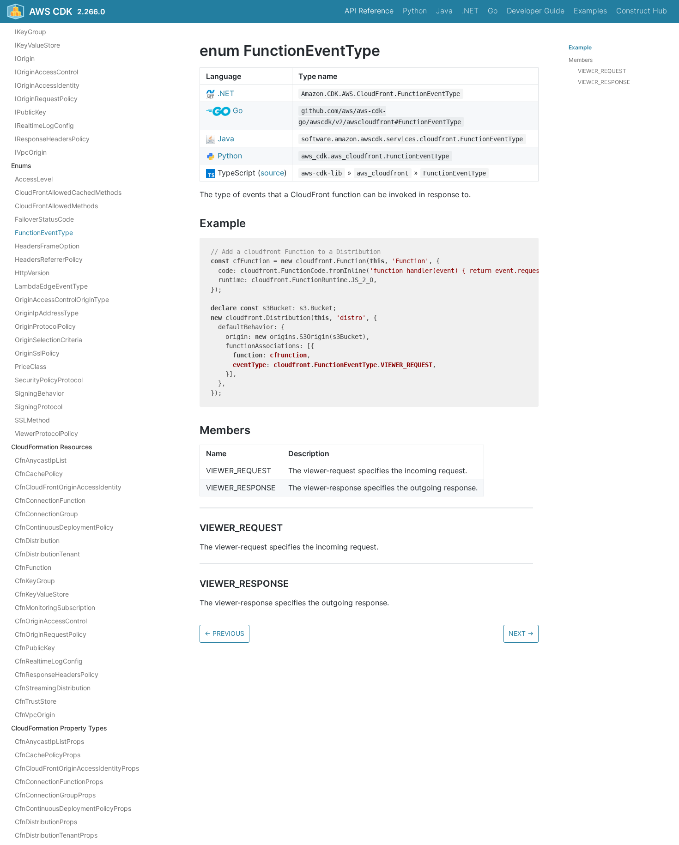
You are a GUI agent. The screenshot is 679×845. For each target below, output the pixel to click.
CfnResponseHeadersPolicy (56, 674)
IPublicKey (30, 112)
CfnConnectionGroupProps (55, 795)
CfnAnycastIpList (41, 460)
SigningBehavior (39, 393)
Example (580, 47)
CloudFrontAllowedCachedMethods (68, 192)
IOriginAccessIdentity (47, 85)
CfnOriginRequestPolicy (50, 634)
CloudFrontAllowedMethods (56, 206)
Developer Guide (535, 10)
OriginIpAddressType (47, 313)
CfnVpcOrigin (35, 714)
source (272, 172)
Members (581, 59)
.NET (470, 10)
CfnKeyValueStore (42, 594)
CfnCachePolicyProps (47, 755)
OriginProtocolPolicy (45, 326)
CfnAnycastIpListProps (49, 741)
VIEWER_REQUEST (602, 70)
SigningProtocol (38, 406)
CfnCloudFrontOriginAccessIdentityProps (77, 768)
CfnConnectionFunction (50, 500)
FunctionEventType (44, 232)
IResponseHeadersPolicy (52, 139)
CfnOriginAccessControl (51, 621)
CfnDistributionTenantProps (56, 835)
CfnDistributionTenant (47, 554)
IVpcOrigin (31, 152)
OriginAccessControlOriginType (62, 299)
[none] (195, 51)
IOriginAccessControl (46, 72)
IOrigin (25, 58)
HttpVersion (32, 273)
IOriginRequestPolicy (46, 99)
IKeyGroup (30, 32)
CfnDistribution (37, 540)
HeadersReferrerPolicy (49, 259)
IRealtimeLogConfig (44, 125)
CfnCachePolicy (39, 473)
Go (492, 10)
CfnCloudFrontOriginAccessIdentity (68, 487)
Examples (590, 10)
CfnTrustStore (35, 701)
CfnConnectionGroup (46, 514)
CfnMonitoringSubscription (55, 607)
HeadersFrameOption (47, 246)
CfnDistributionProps (46, 822)
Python (415, 10)
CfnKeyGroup (35, 581)
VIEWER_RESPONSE (604, 81)
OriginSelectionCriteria (48, 340)
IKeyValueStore (37, 45)
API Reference (369, 10)
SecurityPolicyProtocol (49, 380)
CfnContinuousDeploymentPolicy (64, 527)
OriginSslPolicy (37, 353)
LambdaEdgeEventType (51, 286)
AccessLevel (34, 179)
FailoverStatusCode (44, 219)
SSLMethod (32, 420)
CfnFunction (33, 567)
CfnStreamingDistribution (53, 688)
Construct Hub (641, 10)
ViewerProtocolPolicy (46, 433)
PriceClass (30, 366)
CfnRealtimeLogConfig (49, 661)
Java (444, 10)
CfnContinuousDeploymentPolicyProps (73, 808)
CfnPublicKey (35, 648)
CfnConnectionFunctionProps (59, 781)
